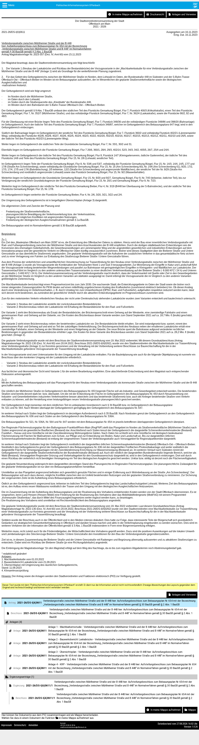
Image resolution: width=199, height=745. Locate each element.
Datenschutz (20, 725)
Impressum (6, 725)
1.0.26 (195, 726)
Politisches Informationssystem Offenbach (78, 5)
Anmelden (33, 725)
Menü (11, 5)
